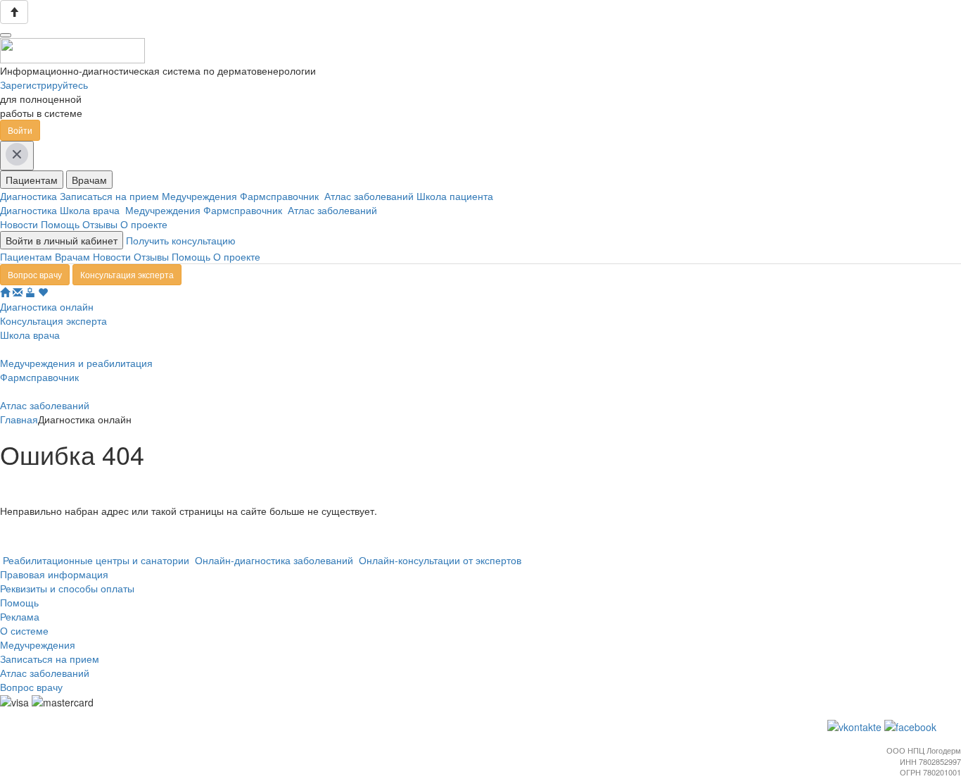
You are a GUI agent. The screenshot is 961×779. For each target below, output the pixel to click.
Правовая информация (54, 574)
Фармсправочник (282, 196)
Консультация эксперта (127, 274)
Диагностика (30, 196)
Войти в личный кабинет (61, 240)
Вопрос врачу (35, 274)
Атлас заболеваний (370, 196)
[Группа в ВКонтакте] (855, 725)
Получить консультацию (181, 240)
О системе (24, 630)
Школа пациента (456, 196)
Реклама (19, 616)
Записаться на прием (111, 196)
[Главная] (5, 292)
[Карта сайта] (30, 292)
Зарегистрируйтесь (44, 84)
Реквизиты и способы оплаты (67, 588)
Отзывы (99, 224)
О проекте (143, 224)
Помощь (60, 224)
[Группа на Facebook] (911, 725)
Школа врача (92, 210)
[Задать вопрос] (18, 292)
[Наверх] (14, 12)
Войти (20, 130)
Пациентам (32, 180)
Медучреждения (201, 196)
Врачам (89, 180)
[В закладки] (43, 292)
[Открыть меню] (5, 35)
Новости (19, 224)
